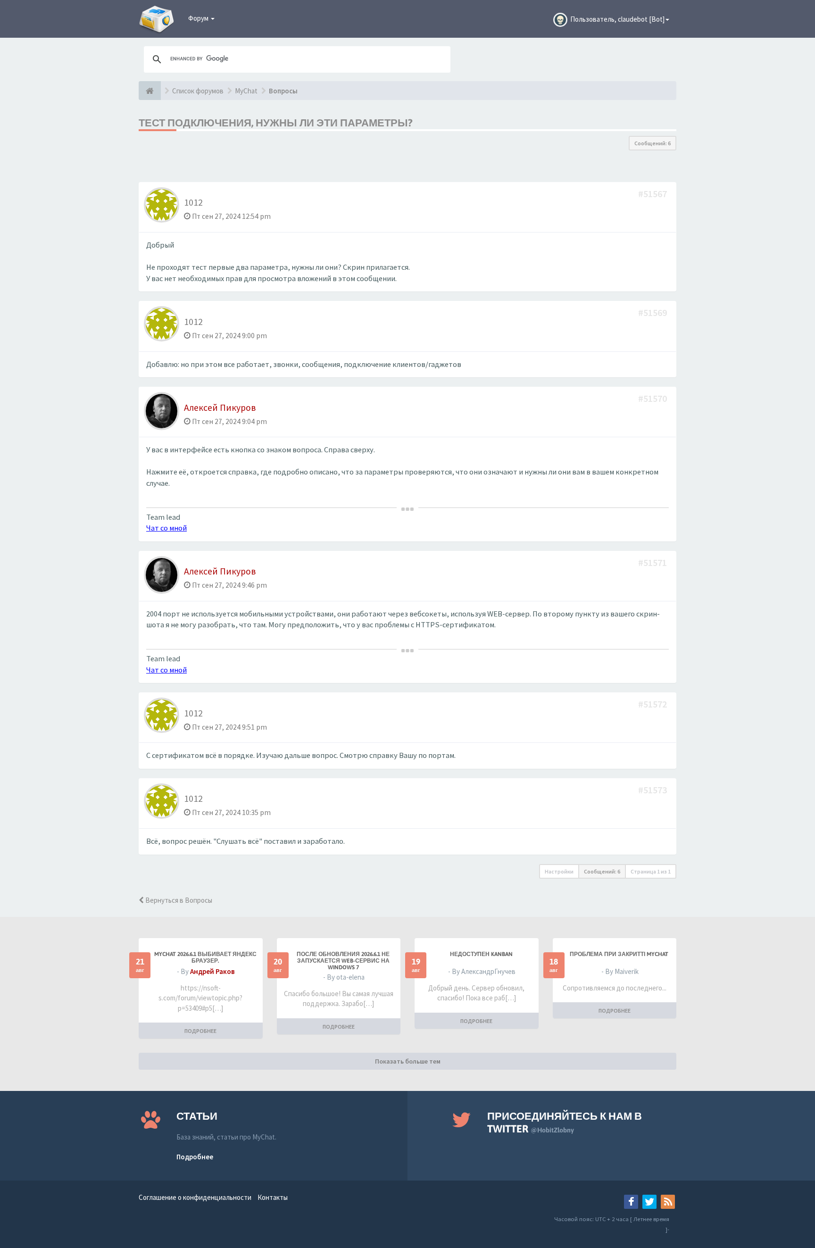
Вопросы (283, 90)
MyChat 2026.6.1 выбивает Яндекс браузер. (205, 957)
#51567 (653, 194)
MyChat (246, 90)
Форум (199, 18)
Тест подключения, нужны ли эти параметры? (276, 122)
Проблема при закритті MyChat (619, 954)
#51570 (653, 398)
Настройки (559, 871)
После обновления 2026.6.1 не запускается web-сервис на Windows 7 (343, 961)
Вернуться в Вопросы (178, 900)
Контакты (273, 1197)
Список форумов (198, 90)
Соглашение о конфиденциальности (195, 1197)
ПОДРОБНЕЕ (200, 1030)
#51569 (653, 312)
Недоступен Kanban (481, 954)
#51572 (653, 704)
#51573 (653, 790)
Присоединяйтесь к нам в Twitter (564, 1122)
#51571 (653, 562)
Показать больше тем (408, 1061)
